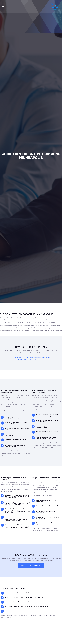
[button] (3, 6)
